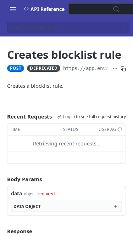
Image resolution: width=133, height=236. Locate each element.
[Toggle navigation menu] (12, 9)
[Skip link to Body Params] (2, 179)
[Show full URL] (115, 69)
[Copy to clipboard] (123, 69)
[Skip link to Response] (2, 231)
